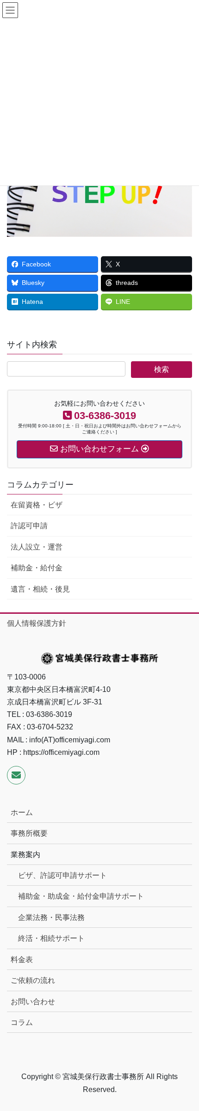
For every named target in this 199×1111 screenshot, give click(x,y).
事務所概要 (29, 833)
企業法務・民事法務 (51, 917)
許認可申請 (29, 526)
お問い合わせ (33, 1002)
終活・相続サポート (51, 938)
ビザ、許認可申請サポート (62, 875)
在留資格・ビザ (36, 505)
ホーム (22, 812)
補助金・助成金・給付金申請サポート (81, 896)
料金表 (22, 959)
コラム (22, 1022)
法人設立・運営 (36, 547)
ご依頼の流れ (33, 980)
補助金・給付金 (36, 568)
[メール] (16, 775)
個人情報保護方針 (36, 623)
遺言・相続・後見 (40, 589)
